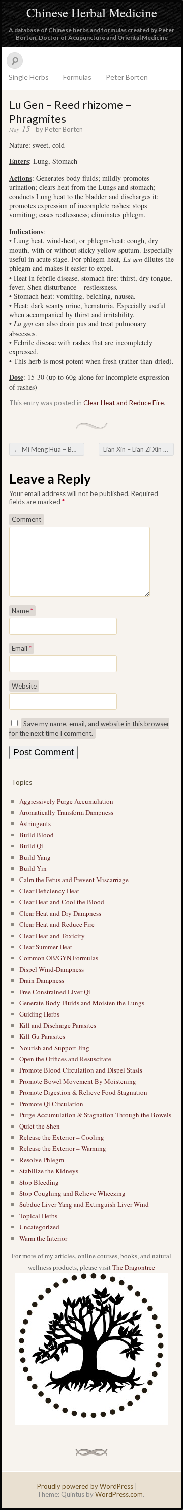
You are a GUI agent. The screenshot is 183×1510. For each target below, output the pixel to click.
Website (24, 686)
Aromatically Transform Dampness (66, 812)
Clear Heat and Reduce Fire (123, 403)
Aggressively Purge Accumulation (66, 801)
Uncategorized (39, 1226)
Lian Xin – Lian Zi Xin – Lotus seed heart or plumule (138, 449)
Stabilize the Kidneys (48, 1170)
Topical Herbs (38, 1215)
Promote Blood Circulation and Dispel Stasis (80, 1070)
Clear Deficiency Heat (49, 890)
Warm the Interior (43, 1238)
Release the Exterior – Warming (62, 1148)
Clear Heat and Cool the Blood (61, 902)
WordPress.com (119, 1494)
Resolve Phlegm (41, 1159)
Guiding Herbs (39, 1014)
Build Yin (33, 868)
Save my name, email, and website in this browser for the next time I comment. (89, 728)
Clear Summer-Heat (45, 946)
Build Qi (31, 845)
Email (22, 648)
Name (22, 611)
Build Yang (35, 857)
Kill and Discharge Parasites (57, 1025)
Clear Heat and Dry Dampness (60, 913)
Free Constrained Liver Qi (54, 991)
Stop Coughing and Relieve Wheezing (72, 1193)
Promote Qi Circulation (51, 1103)
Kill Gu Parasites (42, 1036)
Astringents (35, 823)
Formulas (77, 77)
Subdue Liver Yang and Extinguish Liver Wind (84, 1204)
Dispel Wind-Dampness (51, 969)
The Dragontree (133, 1267)
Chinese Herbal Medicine (91, 12)
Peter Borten (127, 77)
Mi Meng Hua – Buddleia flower (49, 449)
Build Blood (36, 834)
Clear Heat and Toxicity (52, 935)
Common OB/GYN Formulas (58, 958)
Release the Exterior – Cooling (61, 1137)
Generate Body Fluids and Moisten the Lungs (81, 1002)
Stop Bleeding (39, 1182)
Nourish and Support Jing (54, 1047)
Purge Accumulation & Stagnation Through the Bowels (95, 1114)
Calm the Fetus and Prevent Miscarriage (74, 879)
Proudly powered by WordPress (85, 1486)
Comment (26, 519)
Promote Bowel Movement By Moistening (77, 1081)
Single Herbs (29, 77)
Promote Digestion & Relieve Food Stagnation (83, 1092)
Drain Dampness (41, 980)
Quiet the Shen (39, 1126)
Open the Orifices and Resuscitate (65, 1058)
